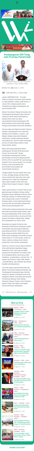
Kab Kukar (16, 371)
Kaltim (22, 307)
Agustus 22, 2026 (20, 329)
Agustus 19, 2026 (20, 355)
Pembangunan (18, 309)
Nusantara (22, 333)
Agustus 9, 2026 (19, 439)
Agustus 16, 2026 (20, 385)
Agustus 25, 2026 (20, 317)
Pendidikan (26, 334)
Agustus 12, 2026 (20, 411)
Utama (25, 309)
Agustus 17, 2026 (20, 366)
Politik (15, 322)
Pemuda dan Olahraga (20, 374)
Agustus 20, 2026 (20, 343)
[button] (17, 2)
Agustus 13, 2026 (20, 399)
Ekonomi (16, 307)
